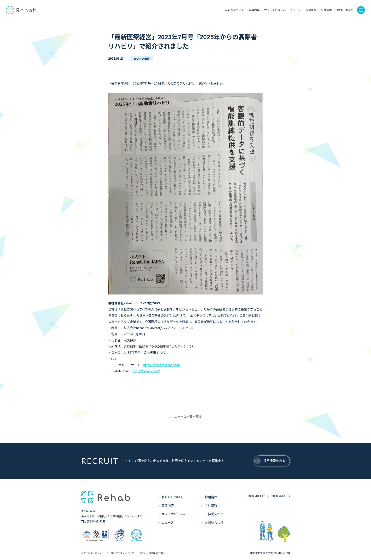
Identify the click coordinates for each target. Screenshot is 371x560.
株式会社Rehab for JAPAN (21, 10)
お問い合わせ (344, 10)
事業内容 (254, 10)
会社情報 (326, 10)
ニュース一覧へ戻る (188, 417)
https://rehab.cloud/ (146, 371)
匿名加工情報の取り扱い (153, 553)
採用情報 (310, 10)
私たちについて (234, 10)
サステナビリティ (275, 10)
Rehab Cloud (254, 496)
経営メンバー (217, 514)
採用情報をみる (274, 461)
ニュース (295, 10)
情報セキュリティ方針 (122, 553)
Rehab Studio (278, 496)
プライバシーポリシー (92, 553)
